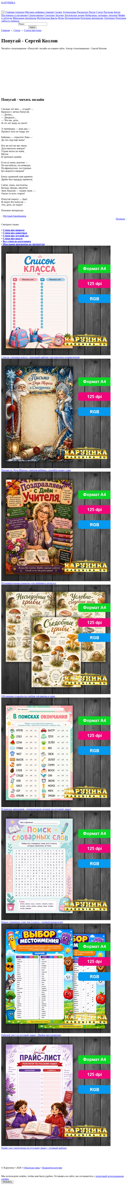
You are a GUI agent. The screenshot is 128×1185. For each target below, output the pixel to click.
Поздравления (72, 18)
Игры (61, 18)
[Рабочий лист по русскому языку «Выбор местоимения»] (56, 1032)
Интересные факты (47, 18)
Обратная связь (32, 1167)
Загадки (59, 15)
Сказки (58, 12)
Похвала (120, 219)
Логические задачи (74, 15)
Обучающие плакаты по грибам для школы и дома (28, 696)
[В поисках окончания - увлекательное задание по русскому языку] (56, 806)
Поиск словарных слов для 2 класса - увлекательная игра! (32, 922)
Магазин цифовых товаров (39, 12)
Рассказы (108, 12)
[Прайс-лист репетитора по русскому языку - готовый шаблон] (56, 1145)
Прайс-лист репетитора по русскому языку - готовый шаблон (34, 1148)
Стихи (99, 12)
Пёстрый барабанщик (14, 216)
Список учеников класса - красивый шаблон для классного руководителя (40, 357)
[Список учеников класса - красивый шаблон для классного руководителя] (56, 354)
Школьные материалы (24, 18)
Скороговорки (36, 15)
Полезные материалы (91, 18)
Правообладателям (52, 1167)
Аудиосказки (69, 12)
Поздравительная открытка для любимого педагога (28, 583)
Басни (117, 12)
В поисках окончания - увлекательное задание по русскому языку (36, 809)
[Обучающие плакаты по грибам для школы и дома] (56, 693)
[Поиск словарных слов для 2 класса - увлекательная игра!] (56, 919)
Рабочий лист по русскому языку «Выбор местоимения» (31, 1035)
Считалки (49, 15)
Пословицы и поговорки (14, 15)
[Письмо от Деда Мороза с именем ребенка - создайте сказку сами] (56, 467)
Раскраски (82, 12)
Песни (92, 12)
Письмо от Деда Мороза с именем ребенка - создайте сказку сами (36, 470)
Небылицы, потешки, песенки (101, 15)
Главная (5, 30)
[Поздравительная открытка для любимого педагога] (56, 580)
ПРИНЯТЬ (7, 1182)
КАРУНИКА (8, 2)
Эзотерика (109, 18)
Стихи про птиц (32, 30)
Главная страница (15, 12)
